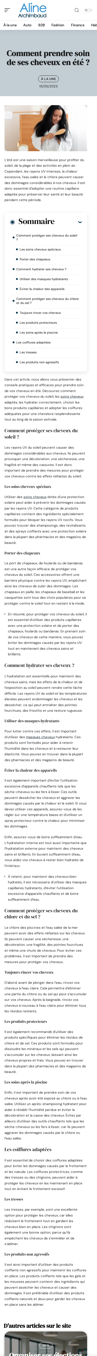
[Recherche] (77, 10)
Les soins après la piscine (39, 332)
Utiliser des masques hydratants (44, 279)
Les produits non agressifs (39, 362)
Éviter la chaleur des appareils (42, 289)
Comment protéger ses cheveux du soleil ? (46, 237)
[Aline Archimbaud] (32, 10)
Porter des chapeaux (35, 259)
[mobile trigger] (8, 10)
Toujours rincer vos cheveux (40, 313)
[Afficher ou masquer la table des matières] (68, 222)
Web (46, 1345)
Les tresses (28, 352)
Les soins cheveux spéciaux (40, 249)
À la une (48, 79)
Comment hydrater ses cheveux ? (41, 269)
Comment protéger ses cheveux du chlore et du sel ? (47, 301)
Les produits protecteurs (38, 323)
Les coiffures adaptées (33, 342)
